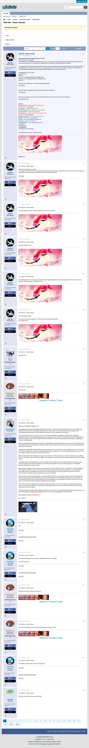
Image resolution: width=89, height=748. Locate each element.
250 (11, 724)
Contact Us (55, 731)
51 (78, 721)
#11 (83, 552)
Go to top (81, 731)
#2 (83, 163)
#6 (83, 310)
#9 (83, 420)
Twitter (60, 400)
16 (73, 721)
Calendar (14, 16)
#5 (83, 273)
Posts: (6, 69)
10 (45, 721)
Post (11, 75)
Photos (7, 44)
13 (59, 721)
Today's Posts (22, 16)
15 (69, 721)
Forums (5, 13)
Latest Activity (9, 40)
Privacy (62, 731)
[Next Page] (71, 48)
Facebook (43, 400)
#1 (83, 53)
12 (54, 721)
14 (64, 721)
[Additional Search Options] (83, 7)
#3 (83, 204)
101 (5, 724)
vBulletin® (44, 739)
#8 (83, 384)
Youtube (52, 400)
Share (11, 72)
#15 (83, 690)
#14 (83, 657)
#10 (83, 519)
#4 (83, 239)
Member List (6, 16)
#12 (83, 585)
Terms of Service (71, 731)
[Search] (85, 7)
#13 (83, 621)
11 (49, 721)
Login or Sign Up (82, 1)
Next (17, 724)
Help (48, 731)
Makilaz (28, 132)
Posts (7, 35)
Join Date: (7, 67)
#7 (83, 349)
